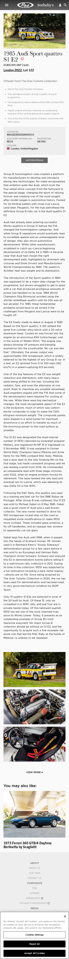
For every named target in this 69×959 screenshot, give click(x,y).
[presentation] (5, 820)
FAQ (34, 888)
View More (33, 772)
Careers (34, 893)
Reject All (34, 944)
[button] (60, 5)
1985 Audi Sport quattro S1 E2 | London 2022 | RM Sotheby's (35, 5)
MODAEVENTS (33, 898)
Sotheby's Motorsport (34, 903)
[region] (34, 935)
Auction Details (34, 160)
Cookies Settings (34, 935)
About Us (34, 868)
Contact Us (34, 878)
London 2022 (13, 70)
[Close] (65, 916)
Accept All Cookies (34, 953)
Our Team (34, 873)
